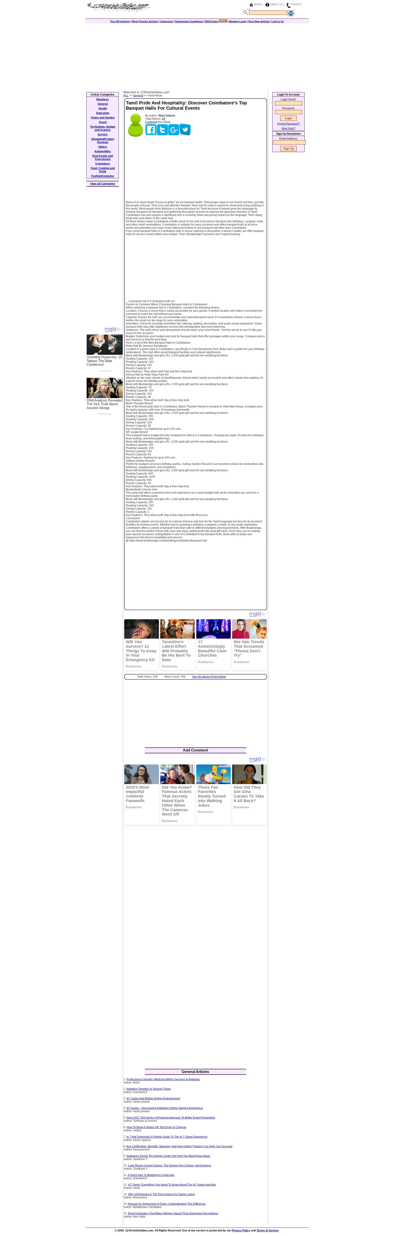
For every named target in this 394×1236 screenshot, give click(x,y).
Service (103, 134)
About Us (276, 4)
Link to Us (278, 21)
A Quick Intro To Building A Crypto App (151, 1175)
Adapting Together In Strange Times (148, 1089)
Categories (166, 21)
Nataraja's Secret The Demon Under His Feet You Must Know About (168, 1156)
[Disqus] (195, 888)
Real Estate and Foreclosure (102, 157)
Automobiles (102, 151)
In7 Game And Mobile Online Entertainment (153, 1098)
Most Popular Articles (145, 21)
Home (257, 4)
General (138, 95)
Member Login (237, 21)
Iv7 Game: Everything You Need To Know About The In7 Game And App (172, 1184)
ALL (126, 95)
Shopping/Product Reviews (102, 140)
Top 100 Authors (120, 21)
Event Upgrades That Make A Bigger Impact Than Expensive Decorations (173, 1213)
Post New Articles (259, 21)
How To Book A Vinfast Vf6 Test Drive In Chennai (156, 1127)
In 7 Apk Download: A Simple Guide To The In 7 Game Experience (167, 1136)
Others (102, 146)
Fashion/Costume (102, 176)
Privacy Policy (241, 1230)
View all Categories (102, 183)
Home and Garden (102, 117)
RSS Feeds (212, 21)
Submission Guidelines (189, 21)
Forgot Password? (288, 123)
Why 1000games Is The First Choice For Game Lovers (161, 1194)
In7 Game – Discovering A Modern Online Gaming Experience (165, 1108)
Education (102, 113)
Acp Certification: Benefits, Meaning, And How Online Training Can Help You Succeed (179, 1146)
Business (102, 99)
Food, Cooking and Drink (103, 170)
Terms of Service (268, 1230)
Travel (103, 122)
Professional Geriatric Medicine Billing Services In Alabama (163, 1079)
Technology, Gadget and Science (102, 128)
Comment (151, 122)
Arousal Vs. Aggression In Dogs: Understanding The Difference (167, 1203)
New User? (289, 128)
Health (102, 108)
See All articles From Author (209, 676)
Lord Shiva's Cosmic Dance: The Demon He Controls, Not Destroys (169, 1165)
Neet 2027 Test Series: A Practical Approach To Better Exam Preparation (171, 1117)
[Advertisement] (197, 56)
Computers (102, 163)
